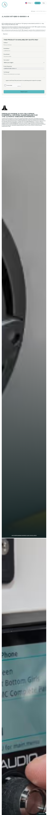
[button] (29, 3)
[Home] (4, 4)
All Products (33, 11)
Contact (37, 3)
